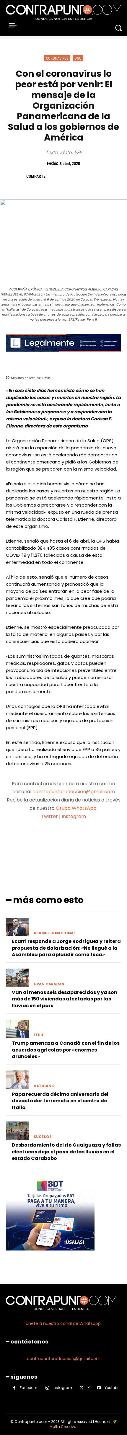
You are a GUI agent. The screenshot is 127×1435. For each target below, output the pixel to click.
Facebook (29, 1387)
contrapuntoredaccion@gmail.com (73, 791)
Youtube (112, 1387)
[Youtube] (99, 1388)
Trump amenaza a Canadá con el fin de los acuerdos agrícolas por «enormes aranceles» (66, 1050)
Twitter (49, 816)
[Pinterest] (81, 176)
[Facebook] (54, 176)
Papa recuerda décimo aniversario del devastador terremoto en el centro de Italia (60, 1101)
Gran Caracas (49, 984)
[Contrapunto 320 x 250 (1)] (50, 1255)
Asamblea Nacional (54, 933)
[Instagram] (47, 1388)
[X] (68, 176)
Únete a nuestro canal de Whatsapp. (64, 1323)
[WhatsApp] (95, 176)
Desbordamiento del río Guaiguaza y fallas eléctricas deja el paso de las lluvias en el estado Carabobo (66, 1152)
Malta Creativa (63, 1426)
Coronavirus (57, 58)
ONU (77, 58)
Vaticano (44, 1086)
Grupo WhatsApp (77, 808)
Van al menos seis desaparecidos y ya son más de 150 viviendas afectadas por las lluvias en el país (64, 999)
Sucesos (43, 1137)
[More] (113, 839)
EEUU (38, 1035)
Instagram (74, 816)
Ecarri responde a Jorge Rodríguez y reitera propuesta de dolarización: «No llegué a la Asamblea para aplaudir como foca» (66, 948)
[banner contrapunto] (63, 356)
